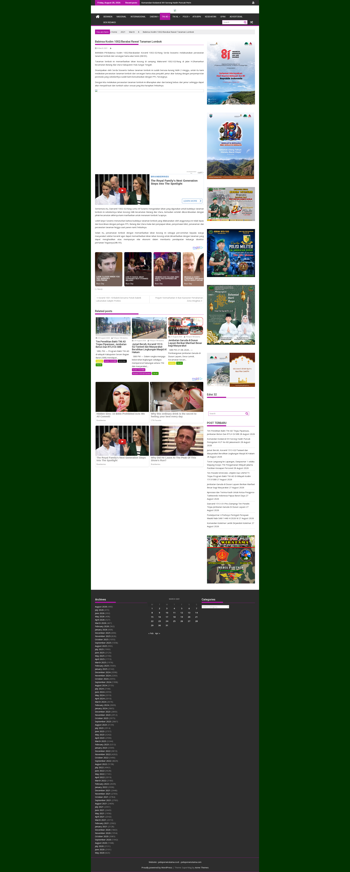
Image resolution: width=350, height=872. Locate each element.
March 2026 (100, 623)
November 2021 (103, 793)
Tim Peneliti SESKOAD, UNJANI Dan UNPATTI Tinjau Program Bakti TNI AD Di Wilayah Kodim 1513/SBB (229, 476)
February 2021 (102, 823)
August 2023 (101, 724)
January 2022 (101, 787)
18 (174, 616)
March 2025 (100, 662)
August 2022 (101, 764)
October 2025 (101, 639)
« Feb (151, 633)
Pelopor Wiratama (120, 338)
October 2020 (101, 836)
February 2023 (102, 744)
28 (196, 621)
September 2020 (103, 839)
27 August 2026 (176, 337)
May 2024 (99, 695)
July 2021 (99, 806)
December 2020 (102, 829)
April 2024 (100, 698)
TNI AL (175, 16)
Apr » (157, 633)
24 (167, 621)
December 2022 (102, 751)
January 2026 (101, 629)
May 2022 (99, 774)
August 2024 (101, 685)
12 (181, 612)
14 (196, 612)
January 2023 (101, 747)
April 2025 (100, 659)
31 (167, 625)
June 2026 (99, 613)
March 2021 (100, 820)
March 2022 (100, 780)
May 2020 (99, 852)
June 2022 (99, 770)
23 (159, 621)
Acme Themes (202, 867)
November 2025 (103, 636)
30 (159, 625)
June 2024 (99, 692)
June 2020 (99, 849)
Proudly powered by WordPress (157, 867)
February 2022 (102, 783)
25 (174, 621)
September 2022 (103, 760)
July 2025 (99, 649)
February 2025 (102, 665)
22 (152, 621)
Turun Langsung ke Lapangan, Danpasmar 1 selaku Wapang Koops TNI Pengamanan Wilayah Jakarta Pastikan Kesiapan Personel (230, 464)
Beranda (107, 16)
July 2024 (99, 688)
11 (174, 612)
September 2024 (103, 682)
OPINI (222, 16)
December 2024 (102, 672)
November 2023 (103, 715)
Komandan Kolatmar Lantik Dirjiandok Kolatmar (229, 523)
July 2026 (99, 609)
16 (159, 616)
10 (167, 612)
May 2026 (99, 616)
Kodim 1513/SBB (110, 361)
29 (152, 625)
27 (189, 621)
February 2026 (102, 626)
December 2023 (102, 711)
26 (181, 621)
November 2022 (103, 754)
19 (181, 616)
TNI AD (165, 16)
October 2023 (101, 718)
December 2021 (102, 790)
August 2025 (101, 646)
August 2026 (101, 606)
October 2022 (101, 757)
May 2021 (99, 813)
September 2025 (103, 642)
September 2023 (103, 721)
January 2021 (101, 826)
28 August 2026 (103, 338)
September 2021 (103, 800)
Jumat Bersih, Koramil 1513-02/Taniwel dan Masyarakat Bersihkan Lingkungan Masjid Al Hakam (187, 2)
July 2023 (99, 728)
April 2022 (100, 777)
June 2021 (99, 810)
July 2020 (99, 846)
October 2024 (101, 678)
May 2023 (99, 734)
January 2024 (101, 708)
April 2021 (100, 816)
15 (152, 616)
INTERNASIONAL (138, 16)
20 (189, 616)
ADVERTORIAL (236, 16)
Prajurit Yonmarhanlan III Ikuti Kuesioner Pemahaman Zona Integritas (179, 299)
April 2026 (100, 619)
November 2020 (103, 833)
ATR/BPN (196, 16)
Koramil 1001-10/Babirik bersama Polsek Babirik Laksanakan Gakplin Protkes (118, 299)
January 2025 (101, 669)
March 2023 (100, 741)
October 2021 (101, 797)
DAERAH (154, 16)
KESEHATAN (210, 16)
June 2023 (99, 731)
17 (167, 616)
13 (189, 612)
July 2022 (99, 767)
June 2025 (99, 652)
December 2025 (102, 632)
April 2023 (100, 737)
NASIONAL (121, 16)
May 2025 (99, 655)
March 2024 (100, 701)
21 (196, 616)
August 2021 (101, 803)
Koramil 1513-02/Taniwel (142, 373)
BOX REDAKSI (109, 22)
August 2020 (101, 843)
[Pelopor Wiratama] (97, 16)
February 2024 (102, 705)
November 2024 (103, 675)
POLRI (185, 16)
